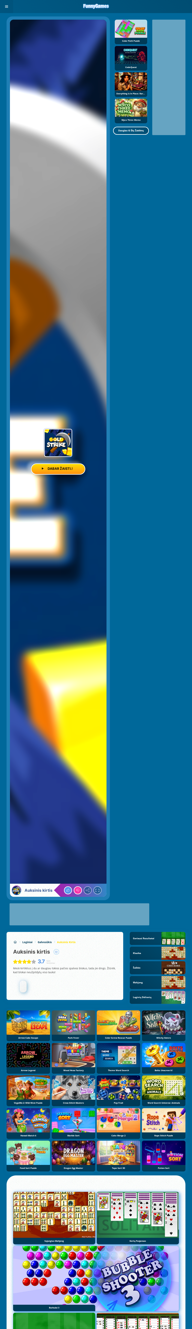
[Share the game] (88, 890)
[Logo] (96, 6)
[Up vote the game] (68, 890)
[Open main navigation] (6, 6)
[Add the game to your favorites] (56, 952)
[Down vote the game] (78, 890)
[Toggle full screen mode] (97, 890)
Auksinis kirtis (66, 942)
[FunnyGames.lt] (15, 942)
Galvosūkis (45, 942)
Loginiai (27, 942)
